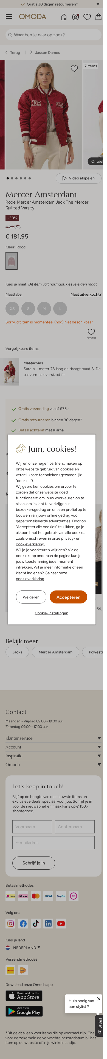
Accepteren (68, 597)
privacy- (68, 538)
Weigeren (31, 597)
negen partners (51, 463)
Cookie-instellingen (51, 613)
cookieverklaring (30, 544)
